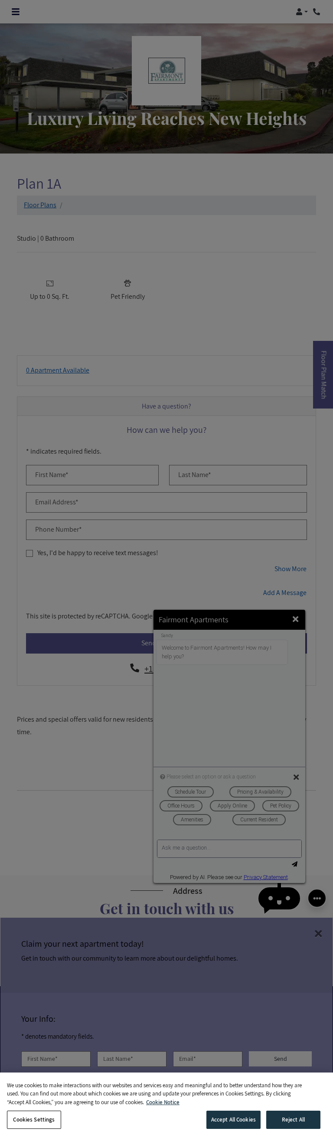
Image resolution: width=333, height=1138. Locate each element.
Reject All (293, 1119)
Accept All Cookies (233, 1119)
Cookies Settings (34, 1119)
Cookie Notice (163, 1102)
